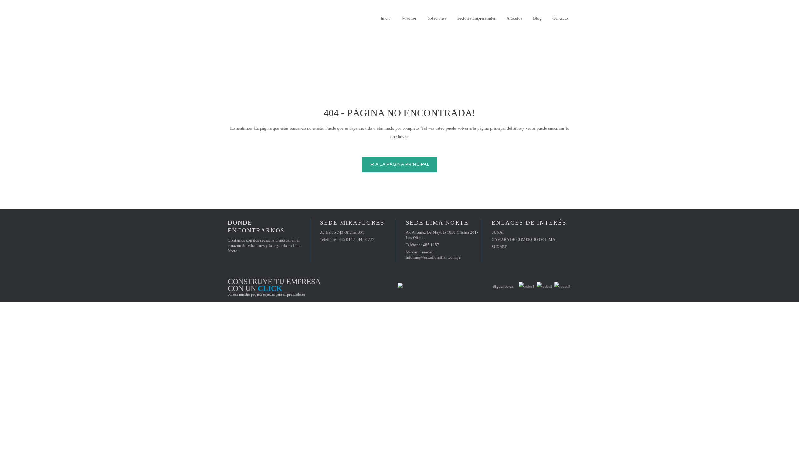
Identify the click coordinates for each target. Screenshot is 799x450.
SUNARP (499, 246)
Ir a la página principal (399, 164)
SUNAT (498, 232)
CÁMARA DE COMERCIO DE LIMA (523, 239)
